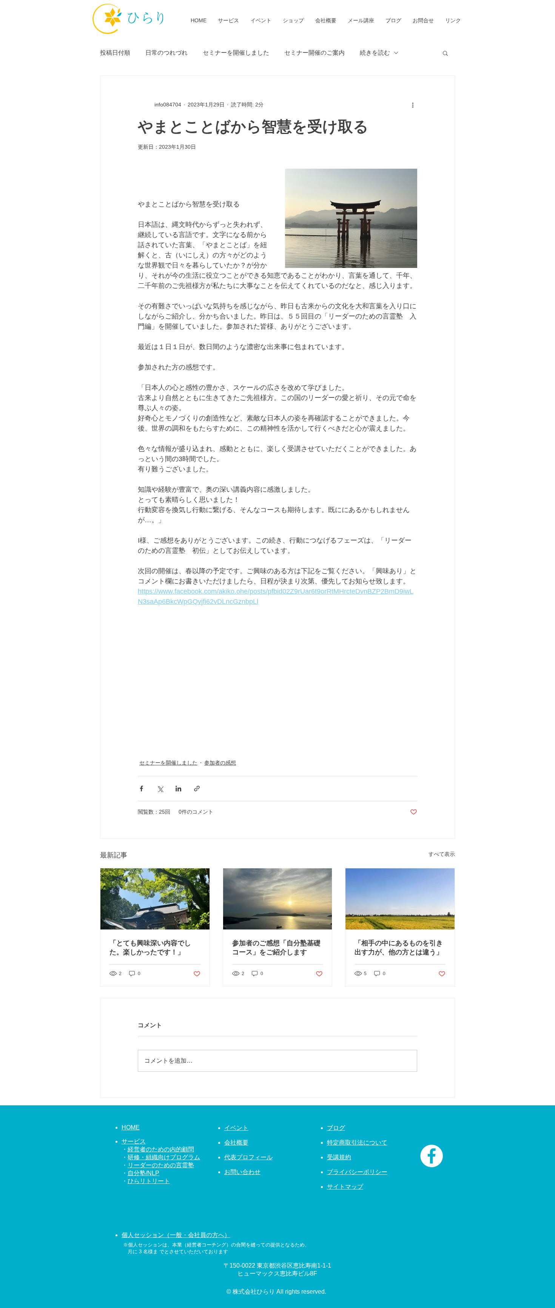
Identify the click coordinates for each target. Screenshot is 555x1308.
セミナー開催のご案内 (314, 52)
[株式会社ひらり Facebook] (431, 1156)
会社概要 (236, 1142)
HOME (131, 1127)
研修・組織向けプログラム (164, 1157)
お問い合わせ (242, 1172)
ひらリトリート (149, 1181)
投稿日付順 (115, 52)
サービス (134, 1141)
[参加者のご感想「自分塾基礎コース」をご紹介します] (277, 898)
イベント (236, 1128)
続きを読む (375, 52)
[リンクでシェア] (196, 788)
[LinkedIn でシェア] (178, 788)
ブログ (336, 1128)
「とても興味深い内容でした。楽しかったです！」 (150, 947)
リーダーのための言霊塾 (161, 1165)
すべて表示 (442, 854)
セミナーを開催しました (236, 52)
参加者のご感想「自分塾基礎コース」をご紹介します (276, 947)
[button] (445, 53)
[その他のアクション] (412, 104)
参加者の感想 (220, 763)
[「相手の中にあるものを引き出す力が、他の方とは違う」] (400, 898)
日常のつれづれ (166, 52)
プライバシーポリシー (357, 1172)
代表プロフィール (248, 1157)
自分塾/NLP (143, 1173)
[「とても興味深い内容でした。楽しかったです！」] (155, 898)
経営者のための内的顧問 (161, 1149)
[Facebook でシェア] (141, 788)
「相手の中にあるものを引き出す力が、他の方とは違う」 (399, 947)
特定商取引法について (357, 1142)
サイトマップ (345, 1186)
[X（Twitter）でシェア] (159, 788)
